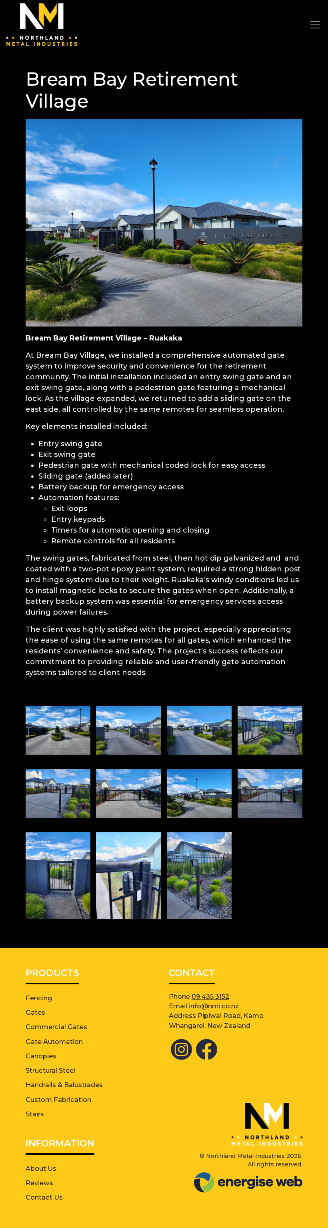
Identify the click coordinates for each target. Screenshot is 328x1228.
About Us (41, 1168)
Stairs (35, 1114)
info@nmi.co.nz (214, 1006)
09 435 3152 (210, 996)
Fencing (39, 998)
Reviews (39, 1183)
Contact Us (44, 1197)
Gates (35, 1012)
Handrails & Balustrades (64, 1085)
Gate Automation (54, 1042)
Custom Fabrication (58, 1100)
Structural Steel (50, 1070)
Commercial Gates (56, 1027)
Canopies (41, 1056)
